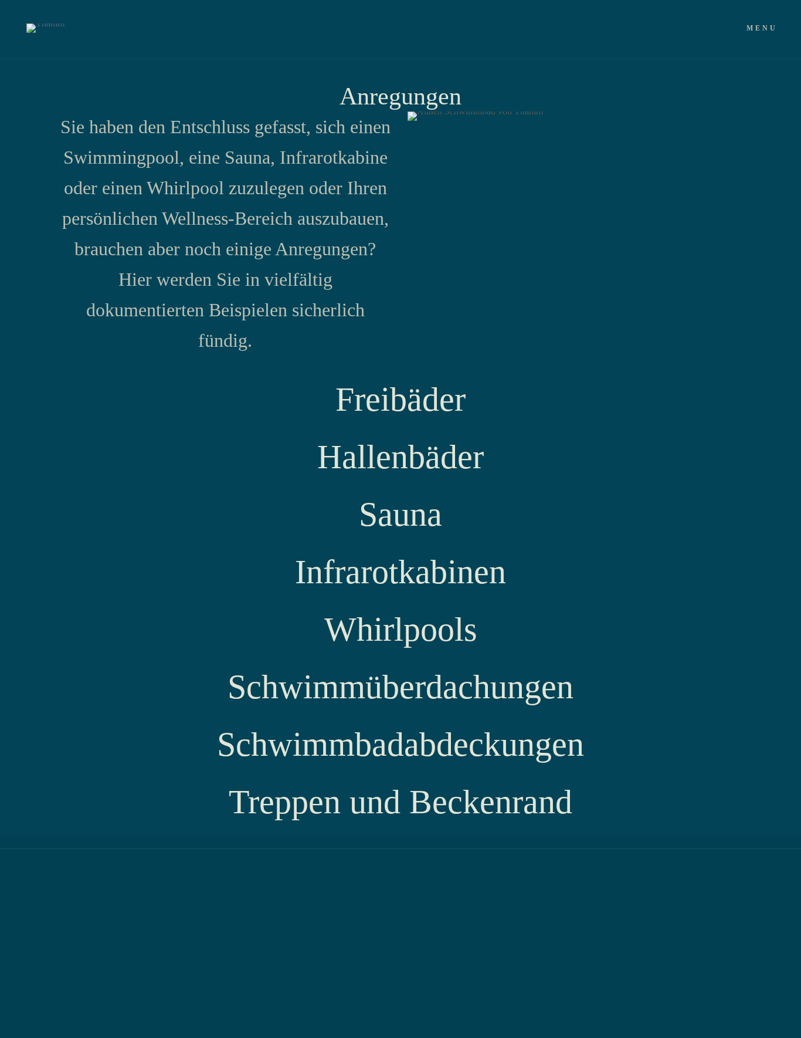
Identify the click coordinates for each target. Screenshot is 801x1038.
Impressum (243, 889)
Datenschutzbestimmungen (144, 889)
